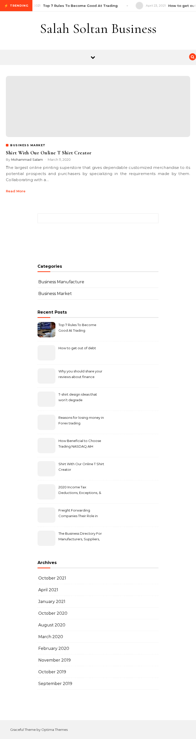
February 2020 (53, 648)
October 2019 (52, 671)
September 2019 (55, 683)
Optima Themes (54, 730)
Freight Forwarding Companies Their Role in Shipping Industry (78, 513)
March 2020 (50, 636)
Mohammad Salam (27, 159)
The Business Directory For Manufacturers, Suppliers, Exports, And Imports (80, 536)
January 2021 (51, 601)
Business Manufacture (61, 281)
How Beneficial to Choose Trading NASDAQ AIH (79, 443)
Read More (16, 191)
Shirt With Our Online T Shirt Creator (49, 153)
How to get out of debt (77, 348)
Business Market (55, 293)
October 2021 (52, 578)
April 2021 (48, 589)
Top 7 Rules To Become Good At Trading (77, 327)
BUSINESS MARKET (28, 145)
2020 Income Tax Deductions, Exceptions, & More (79, 490)
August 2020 (51, 625)
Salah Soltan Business (98, 28)
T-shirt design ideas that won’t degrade (77, 397)
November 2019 (54, 660)
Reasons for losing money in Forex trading (81, 420)
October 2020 (52, 613)
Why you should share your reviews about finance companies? (80, 374)
